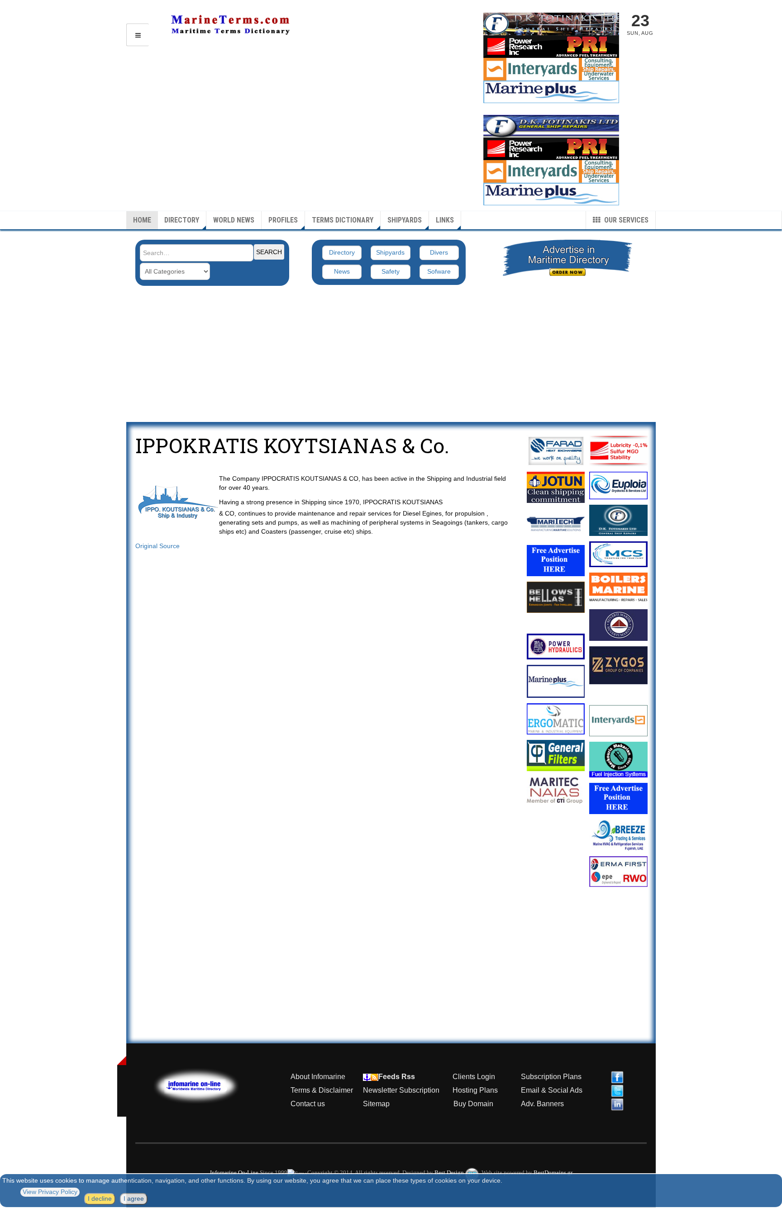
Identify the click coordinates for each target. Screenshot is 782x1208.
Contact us (308, 1104)
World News (233, 220)
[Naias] (556, 791)
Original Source (157, 546)
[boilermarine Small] (618, 588)
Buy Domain (473, 1104)
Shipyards (404, 220)
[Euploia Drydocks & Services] (618, 485)
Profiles (283, 220)
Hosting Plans (475, 1090)
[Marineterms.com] (205, 1085)
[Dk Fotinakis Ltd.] (618, 520)
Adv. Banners (541, 1104)
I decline (100, 1198)
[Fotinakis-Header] (551, 125)
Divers (439, 252)
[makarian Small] (618, 759)
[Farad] (556, 450)
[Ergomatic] (556, 718)
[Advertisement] (391, 354)
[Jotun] (556, 487)
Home (142, 220)
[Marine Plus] (551, 91)
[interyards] (551, 68)
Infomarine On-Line (234, 1172)
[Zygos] (618, 665)
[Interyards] (618, 720)
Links (445, 220)
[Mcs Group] (618, 554)
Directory (181, 220)
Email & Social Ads (551, 1090)
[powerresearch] (551, 46)
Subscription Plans (551, 1076)
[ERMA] (618, 871)
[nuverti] (618, 624)
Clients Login (474, 1076)
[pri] (618, 450)
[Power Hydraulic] (556, 646)
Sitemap (376, 1104)
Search (269, 252)
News (342, 271)
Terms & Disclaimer (322, 1090)
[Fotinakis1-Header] (551, 23)
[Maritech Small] (556, 524)
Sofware (439, 271)
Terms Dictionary (342, 220)
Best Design (449, 1172)
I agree (134, 1198)
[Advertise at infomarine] (556, 560)
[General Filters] (556, 755)
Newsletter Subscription (401, 1090)
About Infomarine (318, 1076)
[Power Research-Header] (551, 148)
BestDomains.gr (553, 1172)
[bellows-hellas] (556, 597)
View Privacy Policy (50, 1191)
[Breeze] (618, 835)
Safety (390, 271)
